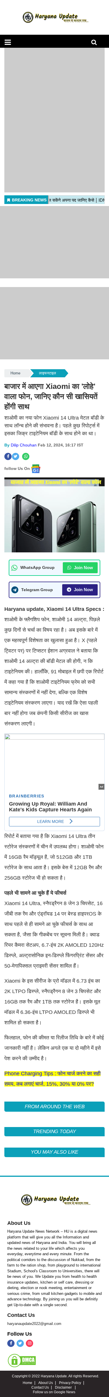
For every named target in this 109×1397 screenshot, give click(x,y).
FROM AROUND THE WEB (55, 1106)
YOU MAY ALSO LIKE (54, 1152)
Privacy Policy (70, 1383)
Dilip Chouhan (24, 445)
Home (15, 373)
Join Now (83, 567)
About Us (19, 1223)
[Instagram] (29, 1343)
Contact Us (21, 1315)
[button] (8, 42)
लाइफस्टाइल (47, 373)
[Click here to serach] (96, 44)
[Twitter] (20, 1343)
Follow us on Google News (54, 1392)
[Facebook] (11, 1343)
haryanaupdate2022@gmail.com (34, 1323)
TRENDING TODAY (54, 1131)
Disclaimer (64, 1387)
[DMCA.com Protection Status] (21, 1360)
